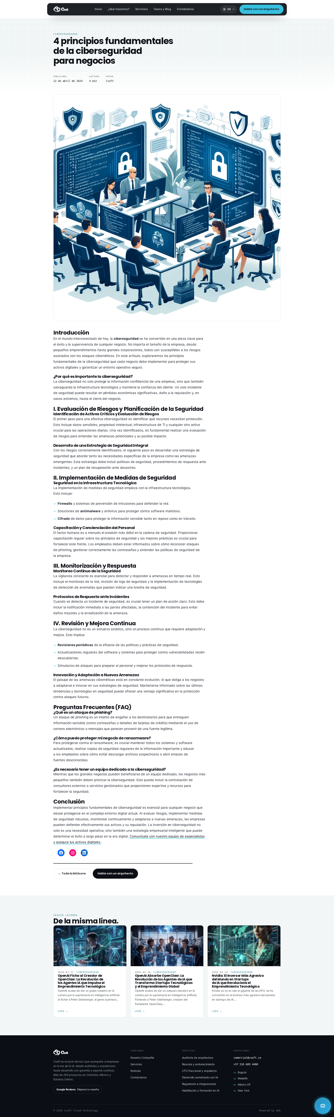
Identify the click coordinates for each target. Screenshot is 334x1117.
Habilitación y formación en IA (200, 1090)
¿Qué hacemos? (119, 9)
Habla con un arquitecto (261, 9)
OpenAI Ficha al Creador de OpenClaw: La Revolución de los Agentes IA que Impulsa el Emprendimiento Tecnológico (81, 981)
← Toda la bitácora (72, 873)
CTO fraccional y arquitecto (199, 1070)
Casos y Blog (162, 9)
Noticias (135, 1070)
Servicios (141, 9)
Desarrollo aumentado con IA (200, 1077)
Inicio (98, 9)
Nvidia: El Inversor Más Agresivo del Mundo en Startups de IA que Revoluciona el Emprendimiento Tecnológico (238, 981)
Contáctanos (185, 9)
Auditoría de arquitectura (197, 1057)
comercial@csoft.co (247, 1057)
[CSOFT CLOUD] (323, 1106)
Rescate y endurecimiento (198, 1064)
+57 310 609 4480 (245, 1064)
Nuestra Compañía (142, 1057)
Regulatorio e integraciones (199, 1084)
